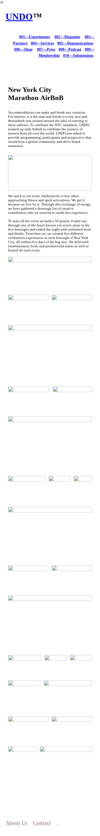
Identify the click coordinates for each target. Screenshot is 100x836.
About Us (16, 823)
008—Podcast (70, 49)
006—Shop (23, 49)
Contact (42, 823)
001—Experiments (34, 37)
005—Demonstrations (75, 43)
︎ (58, 823)
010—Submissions (78, 55)
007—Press (46, 49)
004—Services (42, 43)
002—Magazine (67, 37)
